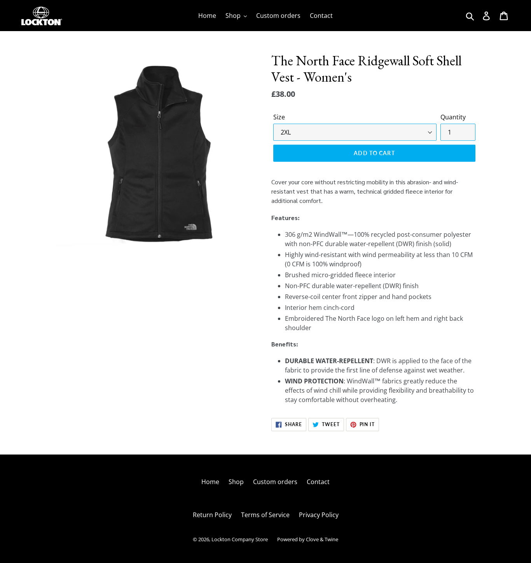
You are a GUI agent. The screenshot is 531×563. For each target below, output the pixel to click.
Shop (236, 481)
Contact (318, 481)
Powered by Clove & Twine (307, 539)
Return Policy (212, 515)
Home (210, 481)
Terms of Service (265, 515)
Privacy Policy (319, 515)
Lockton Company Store (239, 539)
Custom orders (275, 481)
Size (279, 117)
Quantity (453, 117)
